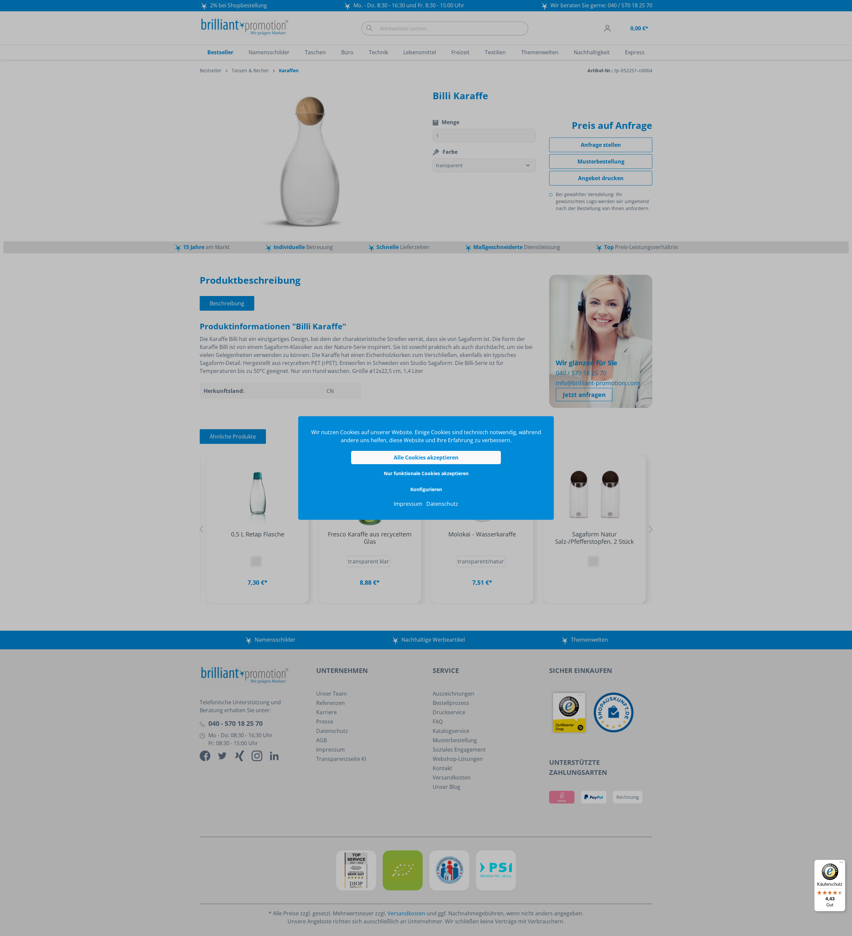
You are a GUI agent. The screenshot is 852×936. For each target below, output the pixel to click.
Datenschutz (442, 503)
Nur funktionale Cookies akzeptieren (426, 473)
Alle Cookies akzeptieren (426, 457)
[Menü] (841, 864)
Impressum (408, 503)
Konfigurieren (426, 489)
